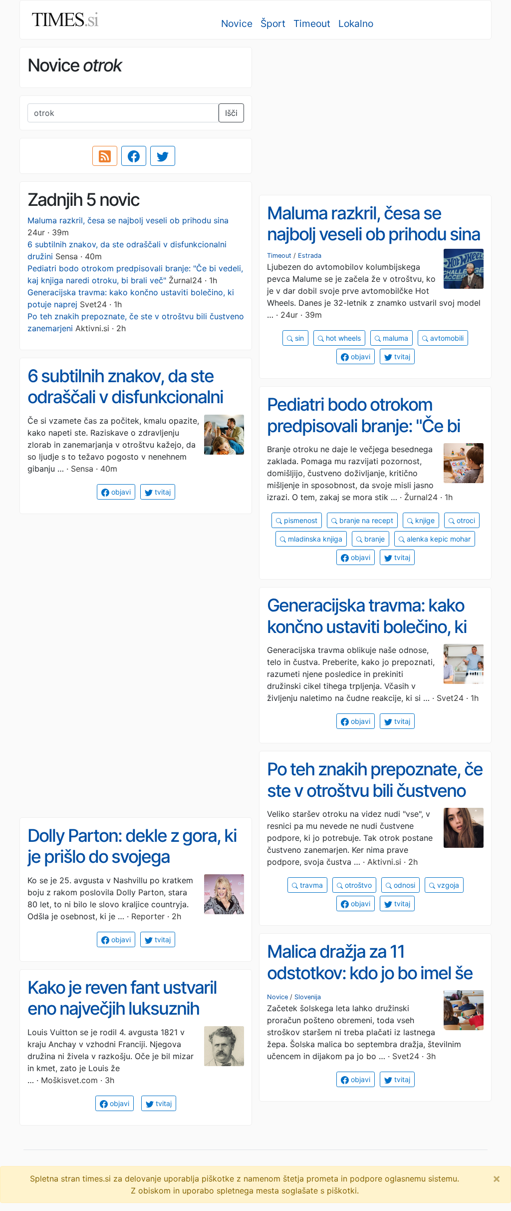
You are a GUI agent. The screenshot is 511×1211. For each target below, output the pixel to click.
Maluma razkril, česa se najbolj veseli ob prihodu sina (128, 220)
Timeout (311, 23)
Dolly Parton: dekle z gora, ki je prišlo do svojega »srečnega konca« (132, 856)
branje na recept (365, 520)
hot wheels (342, 338)
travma (310, 885)
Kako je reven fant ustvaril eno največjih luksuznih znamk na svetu (122, 1008)
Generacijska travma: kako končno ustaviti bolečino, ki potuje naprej (367, 626)
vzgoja (447, 885)
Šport (272, 23)
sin (298, 338)
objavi (359, 356)
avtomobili (446, 338)
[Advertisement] (375, 117)
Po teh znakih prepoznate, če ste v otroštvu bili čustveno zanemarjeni (375, 790)
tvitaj (401, 356)
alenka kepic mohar (438, 539)
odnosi (403, 885)
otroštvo (357, 885)
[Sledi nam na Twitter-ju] (162, 156)
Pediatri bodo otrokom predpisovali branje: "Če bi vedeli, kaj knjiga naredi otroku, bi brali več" (363, 436)
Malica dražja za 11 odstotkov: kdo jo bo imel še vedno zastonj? (370, 972)
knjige (424, 520)
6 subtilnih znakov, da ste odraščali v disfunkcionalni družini (125, 397)
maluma (394, 338)
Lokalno (355, 23)
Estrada (309, 255)
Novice (237, 23)
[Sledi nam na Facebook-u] (133, 156)
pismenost (299, 520)
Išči (231, 113)
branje (373, 539)
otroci (465, 520)
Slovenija (307, 997)
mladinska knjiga (314, 539)
